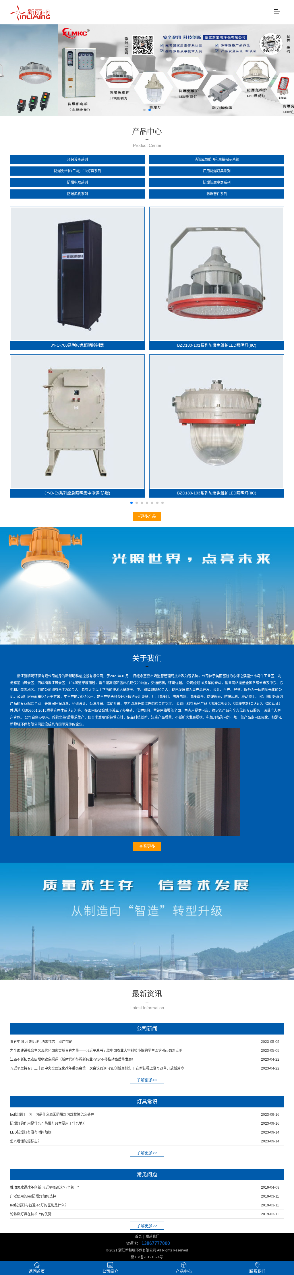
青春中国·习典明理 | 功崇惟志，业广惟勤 (41, 1042)
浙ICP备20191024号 (147, 1257)
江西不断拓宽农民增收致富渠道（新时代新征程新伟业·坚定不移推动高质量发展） (72, 1059)
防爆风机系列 (77, 194)
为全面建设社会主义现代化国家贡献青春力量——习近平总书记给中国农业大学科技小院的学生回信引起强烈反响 (96, 1051)
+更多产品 (147, 516)
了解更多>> (147, 1080)
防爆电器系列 (77, 183)
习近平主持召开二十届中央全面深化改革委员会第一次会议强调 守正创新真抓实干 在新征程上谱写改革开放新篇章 (97, 1068)
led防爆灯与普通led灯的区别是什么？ (39, 1205)
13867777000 (156, 1243)
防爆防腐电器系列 (217, 183)
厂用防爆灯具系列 (217, 171)
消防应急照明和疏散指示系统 (216, 160)
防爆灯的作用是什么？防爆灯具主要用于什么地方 (48, 1123)
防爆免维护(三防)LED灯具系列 (77, 171)
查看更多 (147, 846)
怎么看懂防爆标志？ (25, 1141)
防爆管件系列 (216, 194)
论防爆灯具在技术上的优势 (30, 1214)
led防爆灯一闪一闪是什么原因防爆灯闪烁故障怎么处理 (52, 1115)
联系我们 (152, 1237)
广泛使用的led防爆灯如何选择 (33, 1196)
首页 (138, 1237)
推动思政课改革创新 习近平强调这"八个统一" (44, 1187)
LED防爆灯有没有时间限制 (30, 1132)
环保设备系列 (77, 160)
